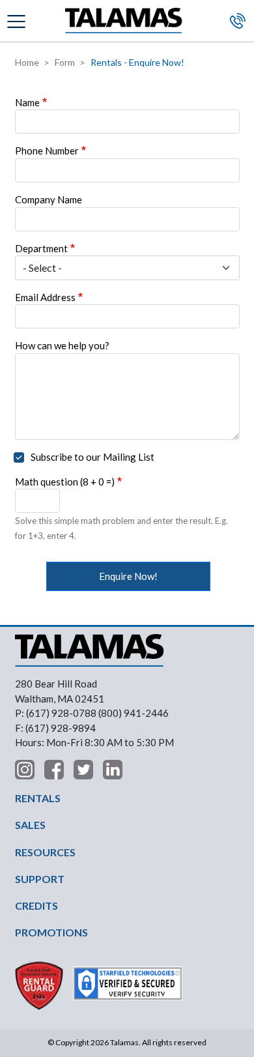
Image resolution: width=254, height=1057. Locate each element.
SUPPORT (39, 879)
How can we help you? (62, 345)
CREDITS (36, 905)
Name (27, 102)
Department (41, 248)
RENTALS (38, 798)
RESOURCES (45, 852)
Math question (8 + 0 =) (65, 481)
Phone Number (47, 150)
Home (27, 62)
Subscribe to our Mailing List (92, 457)
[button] (18, 20)
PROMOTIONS (51, 932)
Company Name (48, 199)
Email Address (45, 297)
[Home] (123, 21)
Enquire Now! (128, 576)
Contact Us (238, 21)
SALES (30, 824)
